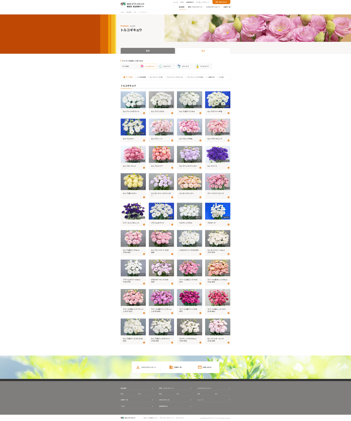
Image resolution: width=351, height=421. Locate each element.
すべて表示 (129, 77)
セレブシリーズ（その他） (195, 77)
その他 (221, 77)
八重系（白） (211, 77)
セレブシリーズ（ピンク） (175, 77)
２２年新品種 (141, 77)
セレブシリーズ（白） (156, 77)
